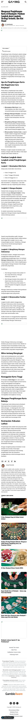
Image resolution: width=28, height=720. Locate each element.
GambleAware (12, 675)
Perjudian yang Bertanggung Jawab (14, 716)
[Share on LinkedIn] (15, 461)
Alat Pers (14, 650)
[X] (11, 703)
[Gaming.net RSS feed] (17, 703)
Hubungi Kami (14, 654)
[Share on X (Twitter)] (8, 461)
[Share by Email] (2, 461)
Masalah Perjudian (14, 714)
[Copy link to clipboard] (5, 461)
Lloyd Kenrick (10, 24)
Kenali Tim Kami (14, 647)
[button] (25, 2)
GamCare (17, 675)
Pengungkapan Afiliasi (14, 710)
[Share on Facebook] (12, 461)
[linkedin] (14, 703)
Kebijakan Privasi (14, 712)
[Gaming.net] (14, 2)
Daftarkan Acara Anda (14, 652)
